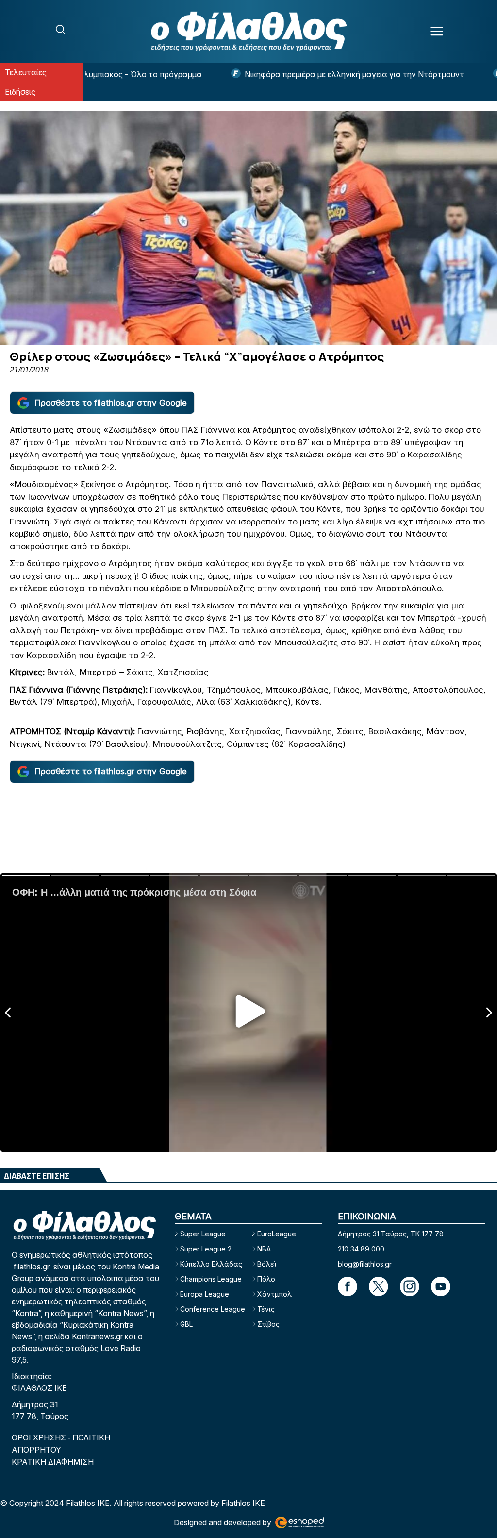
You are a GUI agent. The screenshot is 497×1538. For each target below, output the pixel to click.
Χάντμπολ (274, 1294)
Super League (203, 1234)
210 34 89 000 (361, 1249)
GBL (186, 1324)
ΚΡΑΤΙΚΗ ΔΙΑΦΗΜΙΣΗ (53, 1462)
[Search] (61, 29)
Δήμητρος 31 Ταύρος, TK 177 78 (391, 1234)
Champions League (211, 1279)
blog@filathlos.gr (365, 1264)
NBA (264, 1249)
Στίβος (268, 1324)
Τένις (266, 1309)
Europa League (204, 1294)
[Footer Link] (347, 1286)
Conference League (212, 1309)
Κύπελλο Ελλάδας (211, 1264)
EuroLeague (276, 1234)
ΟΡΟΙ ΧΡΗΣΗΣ (40, 1437)
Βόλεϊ (266, 1264)
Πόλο (266, 1279)
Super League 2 (206, 1249)
